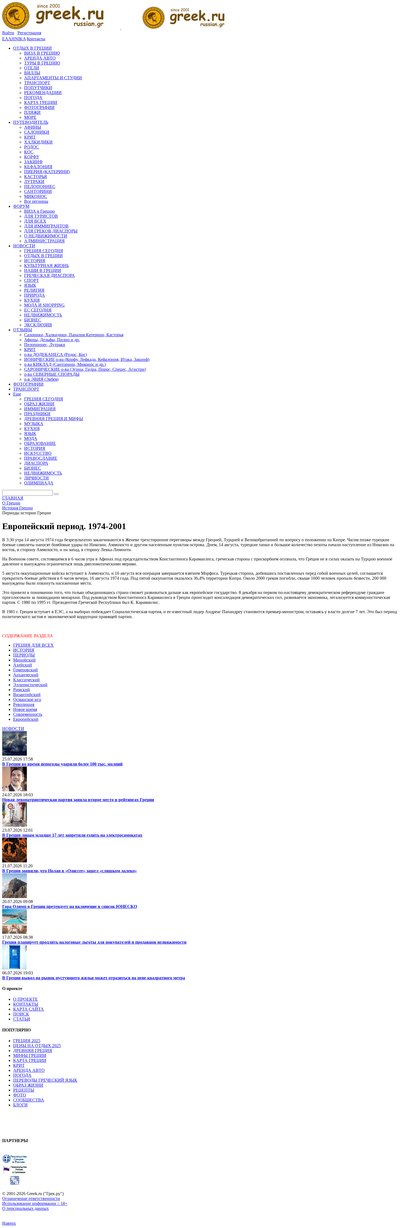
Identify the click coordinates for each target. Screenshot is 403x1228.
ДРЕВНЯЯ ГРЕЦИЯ (32, 1050)
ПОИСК (21, 1014)
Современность (27, 714)
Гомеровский (25, 670)
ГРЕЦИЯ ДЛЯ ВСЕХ (33, 645)
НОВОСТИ (13, 728)
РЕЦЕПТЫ (23, 1090)
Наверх (9, 1223)
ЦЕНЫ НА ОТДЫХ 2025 (37, 1045)
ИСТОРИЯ (23, 650)
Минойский (24, 660)
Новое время (25, 709)
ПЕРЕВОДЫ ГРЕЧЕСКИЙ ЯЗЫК (45, 1080)
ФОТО (19, 1095)
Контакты (36, 39)
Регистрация (29, 32)
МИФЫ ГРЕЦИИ (29, 1055)
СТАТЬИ (21, 1019)
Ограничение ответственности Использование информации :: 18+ (34, 1201)
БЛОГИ (20, 1105)
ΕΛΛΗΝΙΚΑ (14, 39)
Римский (21, 689)
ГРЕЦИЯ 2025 (26, 1040)
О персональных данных (25, 1208)
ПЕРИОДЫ (24, 655)
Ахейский (22, 665)
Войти (8, 32)
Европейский (25, 719)
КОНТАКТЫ (25, 1004)
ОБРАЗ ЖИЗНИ (28, 1085)
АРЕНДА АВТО (29, 1070)
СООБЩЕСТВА (28, 1100)
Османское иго (27, 699)
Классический (26, 679)
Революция (23, 704)
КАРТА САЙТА (28, 1009)
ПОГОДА (22, 1075)
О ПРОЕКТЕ (25, 999)
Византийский (27, 694)
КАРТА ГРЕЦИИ (29, 1060)
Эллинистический (30, 684)
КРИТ (19, 1065)
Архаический (25, 674)
